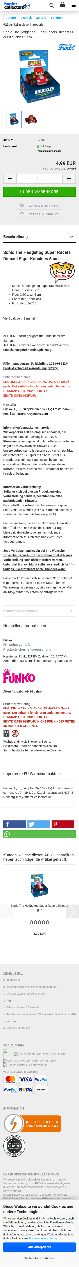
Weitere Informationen (39, 1258)
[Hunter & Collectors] (17, 5)
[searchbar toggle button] (51, 5)
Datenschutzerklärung (43, 1238)
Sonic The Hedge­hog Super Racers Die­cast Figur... (39, 908)
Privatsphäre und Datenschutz (25, 1007)
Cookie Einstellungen (19, 1027)
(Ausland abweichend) (49, 151)
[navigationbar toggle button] (73, 5)
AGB (9, 1000)
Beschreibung (15, 236)
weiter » (41, 17)
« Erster (10, 17)
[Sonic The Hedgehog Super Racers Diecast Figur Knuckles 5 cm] (39, 76)
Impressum (13, 979)
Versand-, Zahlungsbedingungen (26, 993)
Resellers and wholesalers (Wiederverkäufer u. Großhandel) (41, 1014)
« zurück (26, 17)
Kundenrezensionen (21, 611)
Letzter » (57, 17)
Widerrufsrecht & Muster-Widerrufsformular (32, 986)
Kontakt (11, 1021)
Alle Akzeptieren (39, 1247)
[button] (9, 179)
